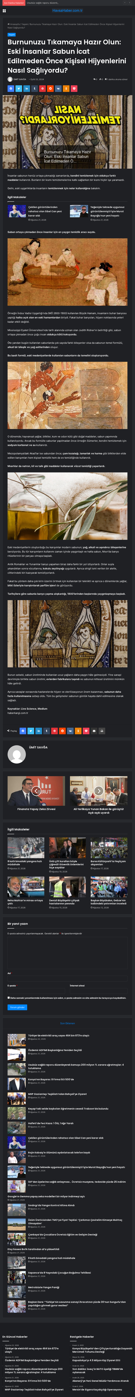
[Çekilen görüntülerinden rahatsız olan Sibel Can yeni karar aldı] (17, 211)
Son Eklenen (67, 1023)
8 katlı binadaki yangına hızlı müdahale (25, 863)
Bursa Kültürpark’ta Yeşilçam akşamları (108, 863)
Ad (10, 973)
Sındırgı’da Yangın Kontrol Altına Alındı (51, 1205)
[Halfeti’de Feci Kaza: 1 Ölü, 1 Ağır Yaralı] (17, 1128)
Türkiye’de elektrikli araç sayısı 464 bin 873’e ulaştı (58, 1035)
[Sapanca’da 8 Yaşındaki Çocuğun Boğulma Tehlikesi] (17, 1277)
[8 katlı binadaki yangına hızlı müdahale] (26, 847)
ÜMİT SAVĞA (20, 79)
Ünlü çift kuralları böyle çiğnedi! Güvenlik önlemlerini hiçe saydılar (66, 864)
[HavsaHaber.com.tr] (67, 10)
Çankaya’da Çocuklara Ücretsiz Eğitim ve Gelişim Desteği (62, 1234)
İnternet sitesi (77, 985)
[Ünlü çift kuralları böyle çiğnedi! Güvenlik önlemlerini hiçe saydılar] (67, 847)
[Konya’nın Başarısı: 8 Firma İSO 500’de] (17, 1084)
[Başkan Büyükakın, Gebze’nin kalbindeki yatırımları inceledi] (109, 887)
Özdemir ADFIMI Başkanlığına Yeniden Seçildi (55, 1050)
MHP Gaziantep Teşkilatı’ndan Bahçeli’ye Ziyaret (57, 1094)
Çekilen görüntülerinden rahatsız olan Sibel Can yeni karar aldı (45, 211)
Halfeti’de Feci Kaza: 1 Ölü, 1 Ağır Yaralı (50, 1123)
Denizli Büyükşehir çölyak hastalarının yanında (64, 902)
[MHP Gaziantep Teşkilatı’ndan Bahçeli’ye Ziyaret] (17, 1098)
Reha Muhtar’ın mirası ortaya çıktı (25, 902)
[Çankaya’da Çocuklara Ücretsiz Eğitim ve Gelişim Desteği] (17, 1239)
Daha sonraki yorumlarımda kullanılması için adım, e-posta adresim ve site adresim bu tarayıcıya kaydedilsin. (68, 998)
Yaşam (24, 24)
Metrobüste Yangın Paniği (43, 1287)
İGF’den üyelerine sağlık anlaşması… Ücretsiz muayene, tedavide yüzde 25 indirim (77, 1181)
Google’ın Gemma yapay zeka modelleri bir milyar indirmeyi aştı (46, 1196)
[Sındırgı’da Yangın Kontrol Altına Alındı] (17, 1210)
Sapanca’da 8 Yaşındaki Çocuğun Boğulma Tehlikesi (59, 1272)
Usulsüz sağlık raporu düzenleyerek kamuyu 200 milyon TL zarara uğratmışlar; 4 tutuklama (73, 2)
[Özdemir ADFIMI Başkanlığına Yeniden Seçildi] (17, 1055)
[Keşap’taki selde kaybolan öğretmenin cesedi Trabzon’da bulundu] (17, 1113)
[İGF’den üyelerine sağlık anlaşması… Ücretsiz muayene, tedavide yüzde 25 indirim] (17, 1186)
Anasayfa (15, 24)
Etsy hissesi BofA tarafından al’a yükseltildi (33, 1249)
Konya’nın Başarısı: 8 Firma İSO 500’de (51, 1079)
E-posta (12, 985)
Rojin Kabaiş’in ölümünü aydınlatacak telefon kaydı (59, 1152)
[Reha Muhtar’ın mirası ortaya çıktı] (26, 887)
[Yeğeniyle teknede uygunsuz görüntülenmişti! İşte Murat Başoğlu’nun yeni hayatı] (79, 211)
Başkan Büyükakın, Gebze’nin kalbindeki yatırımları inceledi (108, 902)
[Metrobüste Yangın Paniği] (17, 1292)
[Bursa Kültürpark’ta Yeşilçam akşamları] (109, 847)
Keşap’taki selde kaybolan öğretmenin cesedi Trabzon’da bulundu (68, 1108)
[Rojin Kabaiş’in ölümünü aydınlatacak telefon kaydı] (17, 1157)
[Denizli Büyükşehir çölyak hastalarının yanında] (67, 887)
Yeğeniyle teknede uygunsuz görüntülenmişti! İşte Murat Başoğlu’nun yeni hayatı (107, 211)
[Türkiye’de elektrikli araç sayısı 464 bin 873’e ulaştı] (17, 1040)
